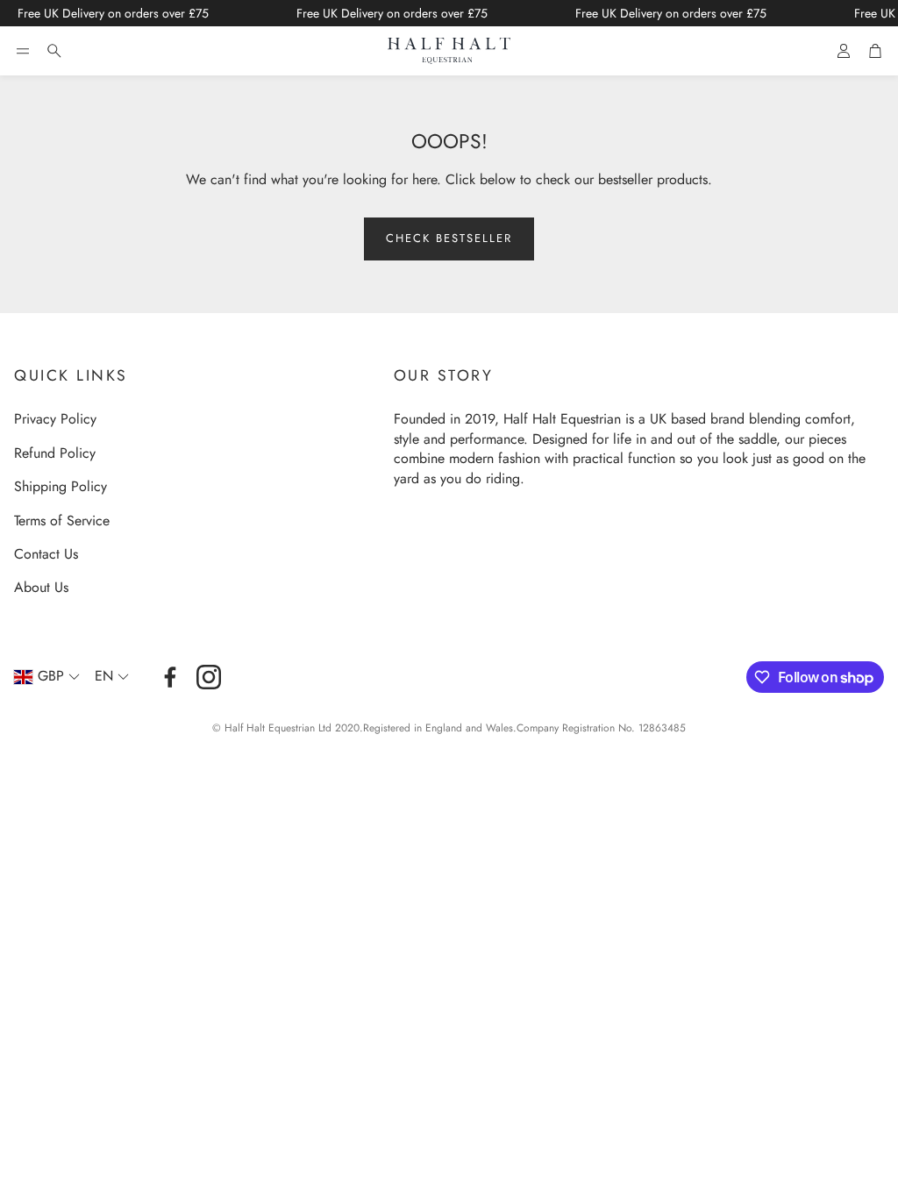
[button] (23, 51)
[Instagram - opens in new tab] (208, 677)
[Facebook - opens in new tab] (170, 677)
